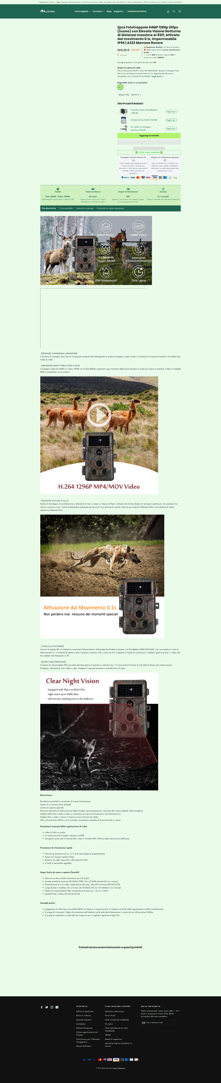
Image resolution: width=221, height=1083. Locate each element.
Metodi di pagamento (113, 1039)
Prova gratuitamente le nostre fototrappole (116, 1029)
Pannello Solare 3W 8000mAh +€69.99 (144, 111)
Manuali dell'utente (83, 1046)
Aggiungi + (171, 111)
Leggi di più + (157, 76)
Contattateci (81, 1024)
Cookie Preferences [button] (119, 1068)
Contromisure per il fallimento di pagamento (88, 1040)
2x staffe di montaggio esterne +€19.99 (141, 128)
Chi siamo (109, 1024)
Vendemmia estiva (136, 11)
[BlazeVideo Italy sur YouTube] (57, 1007)
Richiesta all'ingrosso (84, 1028)
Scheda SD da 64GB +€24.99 (144, 120)
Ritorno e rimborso (83, 1015)
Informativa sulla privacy (114, 1011)
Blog (109, 11)
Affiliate (108, 1035)
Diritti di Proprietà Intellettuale (117, 1020)
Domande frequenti (84, 1020)
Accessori (98, 11)
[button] (149, 142)
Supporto (118, 11)
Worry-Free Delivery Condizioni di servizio (118, 1044)
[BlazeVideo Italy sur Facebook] (41, 1007)
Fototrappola (82, 11)
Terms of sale (110, 1015)
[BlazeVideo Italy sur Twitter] (46, 1007)
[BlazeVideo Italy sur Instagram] (52, 1007)
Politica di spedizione (84, 1011)
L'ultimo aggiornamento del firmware (87, 1033)
